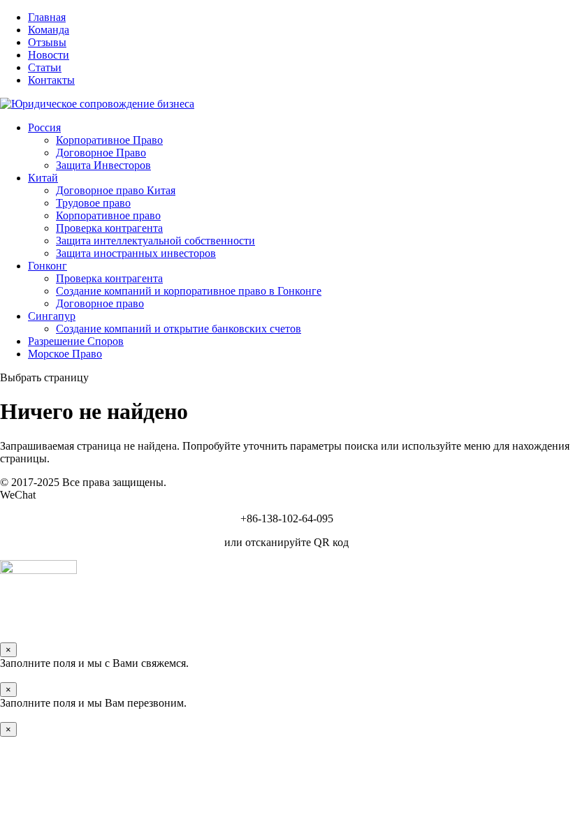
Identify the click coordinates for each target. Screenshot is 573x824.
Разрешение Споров (76, 341)
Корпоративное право (108, 215)
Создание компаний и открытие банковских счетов (178, 328)
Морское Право (65, 354)
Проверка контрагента (109, 228)
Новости (48, 55)
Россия (44, 127)
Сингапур (51, 316)
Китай (43, 178)
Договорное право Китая (115, 190)
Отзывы (47, 42)
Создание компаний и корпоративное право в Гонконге (188, 291)
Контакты (51, 80)
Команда (48, 30)
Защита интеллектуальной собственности (155, 241)
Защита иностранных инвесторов (136, 253)
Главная (47, 17)
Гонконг (47, 266)
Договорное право (100, 303)
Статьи (44, 67)
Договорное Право (101, 153)
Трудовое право (93, 203)
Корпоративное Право (109, 140)
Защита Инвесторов (103, 165)
